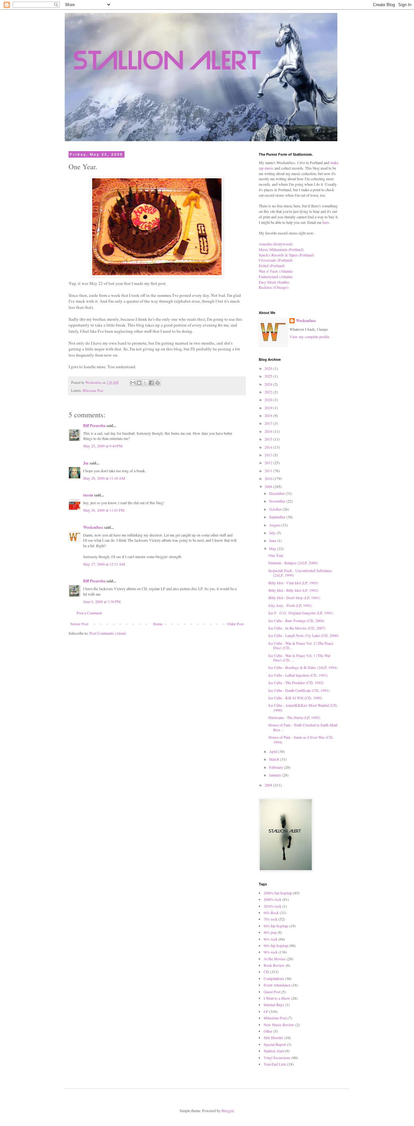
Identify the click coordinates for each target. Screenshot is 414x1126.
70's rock (271, 919)
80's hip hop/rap (276, 925)
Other (268, 1031)
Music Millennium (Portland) (281, 249)
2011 (269, 470)
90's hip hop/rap (276, 945)
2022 (269, 391)
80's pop (270, 932)
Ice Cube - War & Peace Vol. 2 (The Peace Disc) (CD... (300, 645)
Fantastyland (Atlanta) (276, 276)
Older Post (235, 623)
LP (266, 1011)
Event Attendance (277, 984)
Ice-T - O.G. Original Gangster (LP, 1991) (300, 612)
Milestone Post (92, 390)
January (275, 774)
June (273, 540)
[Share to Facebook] (151, 383)
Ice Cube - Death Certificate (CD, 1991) (299, 690)
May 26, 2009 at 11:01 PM (104, 510)
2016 (269, 431)
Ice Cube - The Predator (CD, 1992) (296, 682)
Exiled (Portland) (272, 265)
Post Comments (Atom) (108, 633)
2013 (269, 454)
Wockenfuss (93, 527)
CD (266, 971)
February (276, 767)
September (277, 516)
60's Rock (271, 912)
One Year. (276, 555)
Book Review (274, 965)
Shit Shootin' (273, 1037)
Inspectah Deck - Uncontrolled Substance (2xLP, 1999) (300, 573)
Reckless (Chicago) (274, 287)
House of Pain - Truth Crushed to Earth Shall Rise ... (302, 727)
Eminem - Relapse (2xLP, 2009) (293, 562)
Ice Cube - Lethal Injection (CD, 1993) (298, 675)
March (274, 759)
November (277, 501)
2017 (269, 423)
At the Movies (275, 958)
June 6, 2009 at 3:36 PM (102, 601)
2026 (269, 368)
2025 (269, 376)
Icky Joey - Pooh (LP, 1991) (290, 605)
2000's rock (272, 899)
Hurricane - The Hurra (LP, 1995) (294, 717)
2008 (269, 784)
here (325, 222)
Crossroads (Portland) (276, 260)
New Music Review (279, 1024)
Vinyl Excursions (277, 1057)
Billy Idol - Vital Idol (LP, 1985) (293, 582)
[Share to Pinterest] (157, 383)
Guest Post (272, 991)
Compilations (274, 978)
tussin (88, 495)
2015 (269, 439)
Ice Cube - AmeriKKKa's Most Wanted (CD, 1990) (303, 707)
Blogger (228, 1110)
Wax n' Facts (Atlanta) (276, 271)
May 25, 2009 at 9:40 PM (103, 445)
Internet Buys (274, 1004)
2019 (269, 407)
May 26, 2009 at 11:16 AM (104, 478)
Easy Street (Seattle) (274, 282)
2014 (269, 447)
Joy (86, 463)
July (273, 532)
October (275, 509)
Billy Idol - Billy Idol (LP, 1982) (293, 590)
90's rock (271, 951)
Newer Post (79, 623)
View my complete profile (309, 336)
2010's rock (272, 906)
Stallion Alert (274, 1050)
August (275, 524)
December (277, 493)
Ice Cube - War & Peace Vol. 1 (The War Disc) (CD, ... (299, 657)
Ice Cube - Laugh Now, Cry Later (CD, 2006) (303, 635)
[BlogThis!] (139, 383)
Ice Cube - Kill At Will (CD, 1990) (295, 697)
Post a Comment (89, 612)
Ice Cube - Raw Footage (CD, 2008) (296, 620)
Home (157, 623)
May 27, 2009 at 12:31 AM (104, 564)
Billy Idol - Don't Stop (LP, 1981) (294, 597)
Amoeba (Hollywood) (276, 243)
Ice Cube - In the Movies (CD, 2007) (296, 628)
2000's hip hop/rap (278, 892)
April (273, 751)
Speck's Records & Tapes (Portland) (286, 254)
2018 (269, 415)
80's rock (271, 939)
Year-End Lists (275, 1064)
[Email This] (133, 383)
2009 (269, 486)
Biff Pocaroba (94, 425)
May (273, 548)
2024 (269, 384)
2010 (269, 478)
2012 (269, 462)
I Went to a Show (277, 998)
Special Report (275, 1044)
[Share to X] (145, 383)
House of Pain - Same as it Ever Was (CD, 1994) (300, 739)
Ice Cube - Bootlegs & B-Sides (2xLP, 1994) (302, 667)
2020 (269, 399)
